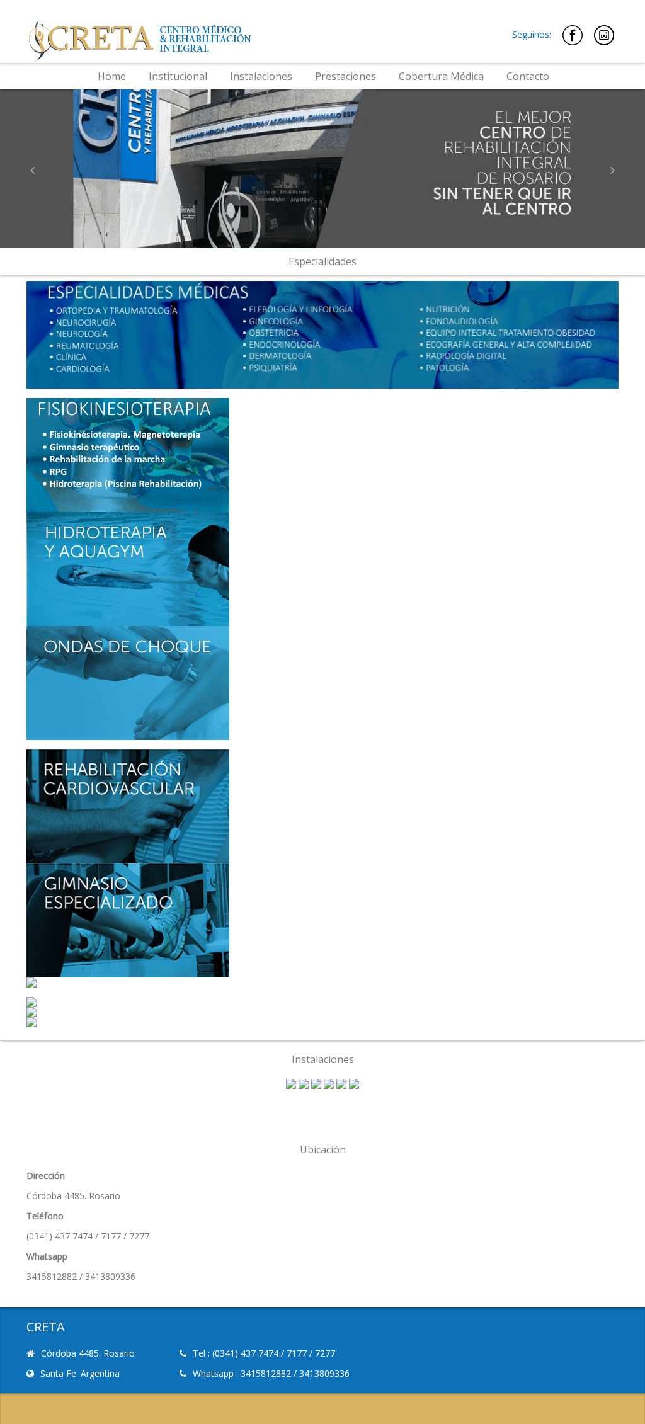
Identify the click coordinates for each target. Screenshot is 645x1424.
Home (112, 76)
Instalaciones (261, 76)
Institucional (178, 76)
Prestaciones (345, 76)
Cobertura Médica (441, 76)
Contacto (527, 76)
